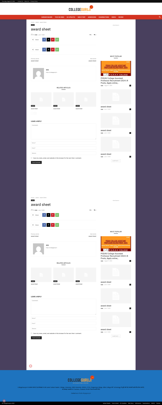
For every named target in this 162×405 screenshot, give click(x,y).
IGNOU (114, 17)
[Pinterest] (53, 39)
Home (32, 22)
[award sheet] (41, 99)
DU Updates (71, 17)
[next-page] (35, 113)
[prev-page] (32, 113)
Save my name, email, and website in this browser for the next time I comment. (57, 158)
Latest (37, 22)
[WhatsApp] (57, 39)
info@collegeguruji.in (84, 393)
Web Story (81, 17)
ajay (36, 34)
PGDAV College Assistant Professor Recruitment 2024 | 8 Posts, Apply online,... (114, 80)
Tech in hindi (59, 17)
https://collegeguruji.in (51, 72)
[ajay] (32, 35)
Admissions (92, 17)
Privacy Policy (34, 1)
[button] (160, 17)
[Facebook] (44, 39)
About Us (27, 1)
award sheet (35, 61)
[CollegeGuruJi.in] (81, 9)
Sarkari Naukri (46, 17)
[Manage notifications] (4, 400)
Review (120, 17)
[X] (48, 39)
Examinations (104, 17)
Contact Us (20, 1)
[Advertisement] (116, 38)
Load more (115, 161)
